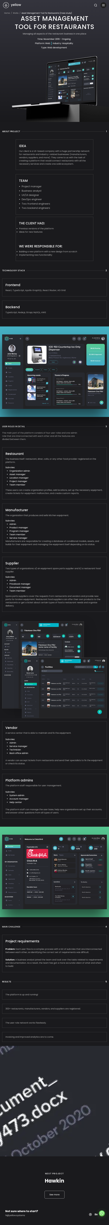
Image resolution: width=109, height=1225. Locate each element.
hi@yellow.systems (15, 1215)
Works (15, 13)
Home (7, 13)
